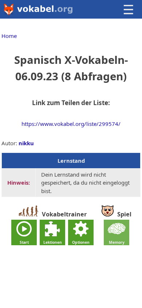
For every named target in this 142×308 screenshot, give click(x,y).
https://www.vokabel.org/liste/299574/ (71, 123)
